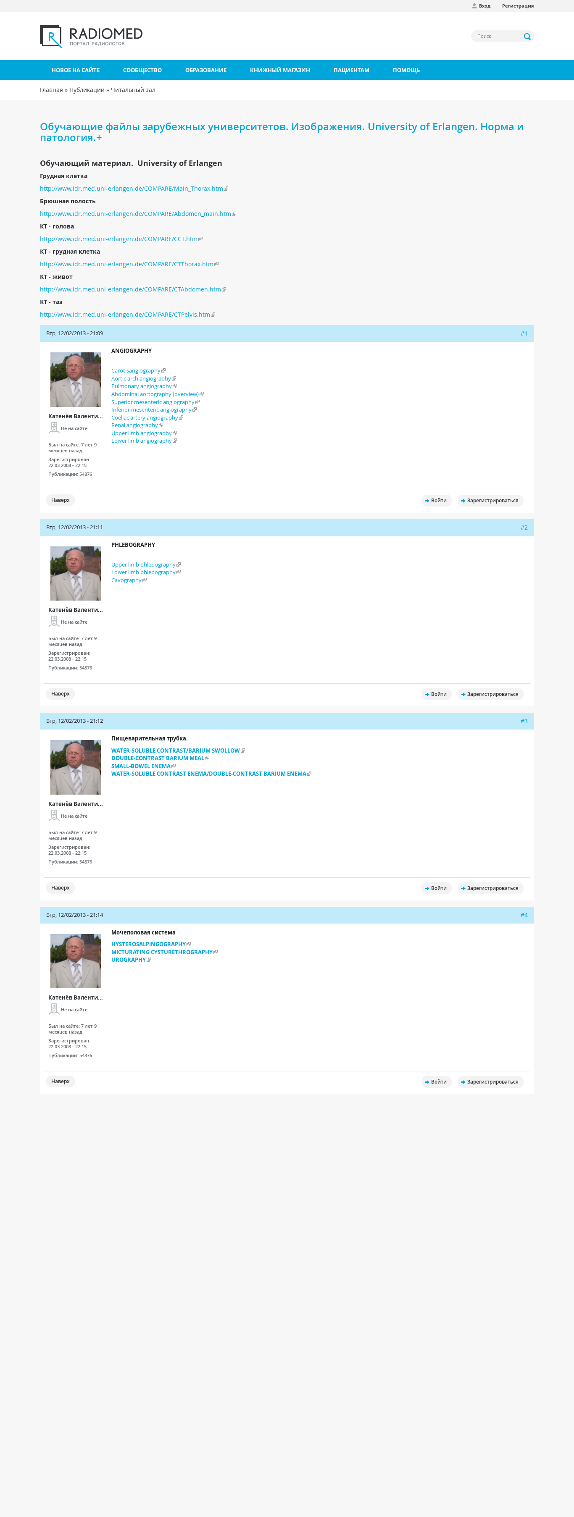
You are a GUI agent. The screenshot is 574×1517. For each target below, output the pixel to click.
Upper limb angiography (141, 433)
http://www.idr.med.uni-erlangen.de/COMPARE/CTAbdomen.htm (130, 289)
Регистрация (518, 6)
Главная (51, 90)
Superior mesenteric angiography (153, 402)
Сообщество (142, 70)
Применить (527, 36)
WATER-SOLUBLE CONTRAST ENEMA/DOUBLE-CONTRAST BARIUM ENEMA (208, 773)
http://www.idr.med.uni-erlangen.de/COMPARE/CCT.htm (118, 239)
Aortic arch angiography (141, 378)
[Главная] (91, 36)
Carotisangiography (136, 370)
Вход (484, 6)
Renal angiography (134, 425)
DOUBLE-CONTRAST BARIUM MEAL (157, 758)
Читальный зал (133, 90)
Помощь (406, 70)
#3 (524, 721)
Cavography (126, 580)
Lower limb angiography (141, 440)
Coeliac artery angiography (144, 417)
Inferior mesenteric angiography (151, 409)
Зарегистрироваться (493, 500)
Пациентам (351, 70)
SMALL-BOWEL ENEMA (141, 766)
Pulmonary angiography (141, 386)
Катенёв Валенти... (75, 416)
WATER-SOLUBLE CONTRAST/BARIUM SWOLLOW (175, 750)
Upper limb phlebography (143, 564)
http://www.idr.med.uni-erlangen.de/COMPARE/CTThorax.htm (126, 264)
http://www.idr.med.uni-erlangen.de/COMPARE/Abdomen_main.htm (135, 214)
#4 (524, 915)
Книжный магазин (280, 70)
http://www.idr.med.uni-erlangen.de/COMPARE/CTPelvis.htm (125, 314)
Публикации (87, 90)
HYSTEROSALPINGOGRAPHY (148, 944)
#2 (524, 527)
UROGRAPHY (128, 959)
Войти (439, 500)
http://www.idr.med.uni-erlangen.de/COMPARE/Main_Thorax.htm (131, 188)
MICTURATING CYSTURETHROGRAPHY (162, 952)
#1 (524, 333)
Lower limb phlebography (143, 572)
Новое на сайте (76, 70)
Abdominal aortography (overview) (155, 394)
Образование (205, 70)
